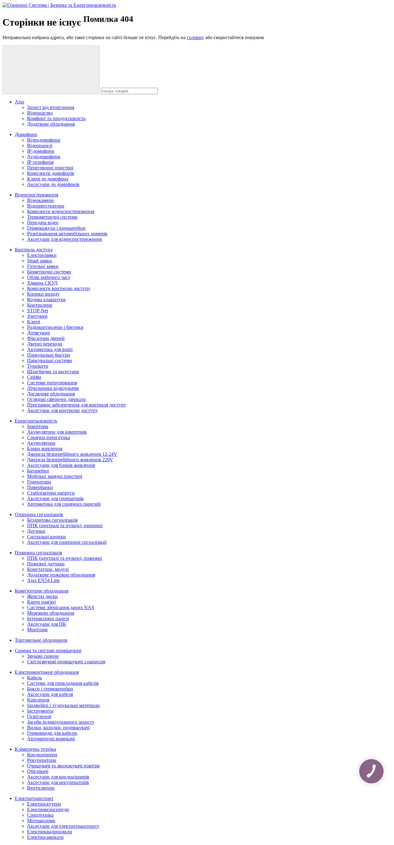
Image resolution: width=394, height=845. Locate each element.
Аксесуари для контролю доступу (62, 410)
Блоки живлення (44, 448)
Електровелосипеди (48, 809)
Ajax (19, 101)
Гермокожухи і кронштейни (56, 228)
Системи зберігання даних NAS (60, 607)
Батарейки (38, 470)
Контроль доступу (34, 249)
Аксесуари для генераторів (55, 498)
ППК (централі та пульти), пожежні (64, 558)
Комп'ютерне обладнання (41, 590)
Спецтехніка (40, 815)
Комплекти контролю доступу (58, 288)
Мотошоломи (41, 820)
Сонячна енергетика (48, 437)
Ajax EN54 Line (43, 580)
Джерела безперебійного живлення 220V (70, 459)
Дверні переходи (44, 343)
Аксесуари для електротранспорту (63, 826)
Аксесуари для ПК (46, 624)
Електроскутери (44, 804)
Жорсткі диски (42, 596)
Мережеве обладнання (50, 613)
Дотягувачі (38, 332)
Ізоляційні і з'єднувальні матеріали (63, 705)
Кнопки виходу (43, 294)
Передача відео (42, 222)
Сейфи (34, 377)
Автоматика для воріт (50, 349)
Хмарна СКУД (42, 282)
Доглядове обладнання (51, 393)
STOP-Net (37, 310)
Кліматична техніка (35, 749)
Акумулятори (41, 443)
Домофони (26, 134)
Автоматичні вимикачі (51, 738)
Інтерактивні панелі (48, 618)
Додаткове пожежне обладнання (61, 574)
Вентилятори (41, 787)
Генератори (39, 481)
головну (195, 37)
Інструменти (40, 711)
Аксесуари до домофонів (53, 184)
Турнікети (37, 366)
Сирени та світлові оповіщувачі (48, 650)
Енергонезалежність (36, 420)
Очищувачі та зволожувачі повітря (63, 765)
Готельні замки (42, 266)
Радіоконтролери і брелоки (55, 327)
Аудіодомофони (43, 156)
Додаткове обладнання (51, 124)
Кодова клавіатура (46, 299)
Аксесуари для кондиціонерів (58, 776)
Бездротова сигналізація (52, 520)
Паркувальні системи (49, 360)
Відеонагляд (40, 112)
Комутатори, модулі (48, 569)
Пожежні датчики (46, 563)
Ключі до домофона (47, 178)
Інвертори (37, 426)
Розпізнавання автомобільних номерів (67, 233)
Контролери (39, 305)
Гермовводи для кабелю (52, 733)
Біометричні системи (49, 271)
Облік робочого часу (48, 277)
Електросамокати (45, 837)
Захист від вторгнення (50, 107)
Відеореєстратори (45, 205)
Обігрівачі (37, 771)
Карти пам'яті (41, 601)
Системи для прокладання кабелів (63, 683)
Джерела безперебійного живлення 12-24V (72, 454)
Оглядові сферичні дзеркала (56, 399)
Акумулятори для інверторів (57, 432)
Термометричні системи (52, 217)
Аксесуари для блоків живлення (61, 465)
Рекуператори (41, 760)
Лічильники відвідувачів (53, 388)
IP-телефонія (40, 162)
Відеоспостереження (36, 194)
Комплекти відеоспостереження (60, 211)
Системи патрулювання (52, 382)
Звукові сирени (43, 656)
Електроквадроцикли (49, 831)
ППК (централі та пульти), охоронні (65, 525)
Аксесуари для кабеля (50, 694)
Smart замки (39, 260)
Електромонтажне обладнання (47, 672)
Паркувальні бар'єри (48, 355)
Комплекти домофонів (50, 173)
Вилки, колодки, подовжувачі (58, 727)
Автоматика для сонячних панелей (64, 504)
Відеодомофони (43, 140)
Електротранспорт (34, 798)
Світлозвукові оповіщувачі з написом (66, 661)
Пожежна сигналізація (38, 552)
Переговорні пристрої (50, 167)
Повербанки (40, 487)
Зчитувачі (37, 316)
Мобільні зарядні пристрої (54, 476)
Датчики (36, 531)
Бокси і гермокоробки (50, 688)
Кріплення (38, 699)
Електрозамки (42, 255)
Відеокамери (40, 200)
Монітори (37, 629)
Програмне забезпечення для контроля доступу (76, 404)
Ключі (33, 321)
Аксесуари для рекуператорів (58, 782)
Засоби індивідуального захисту (60, 722)
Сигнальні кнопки (46, 536)
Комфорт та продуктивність (56, 118)
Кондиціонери (42, 754)
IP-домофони (40, 151)
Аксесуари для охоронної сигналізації (67, 542)
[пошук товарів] (51, 69)
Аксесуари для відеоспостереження (64, 239)
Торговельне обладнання (41, 640)
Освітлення (39, 716)
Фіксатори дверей (46, 338)
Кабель (34, 677)
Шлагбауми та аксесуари (53, 371)
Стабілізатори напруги (51, 492)
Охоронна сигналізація (39, 514)
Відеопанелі (39, 145)
